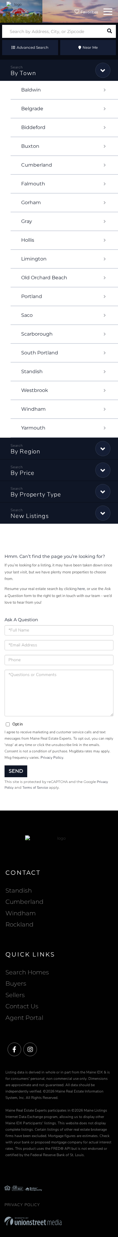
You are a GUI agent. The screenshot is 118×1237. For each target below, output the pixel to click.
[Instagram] (30, 1049)
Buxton (30, 146)
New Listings (30, 516)
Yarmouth (33, 428)
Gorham (31, 202)
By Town (23, 73)
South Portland (39, 353)
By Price (22, 473)
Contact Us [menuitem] (21, 1006)
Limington (34, 259)
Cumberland (36, 165)
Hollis (27, 240)
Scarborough (37, 334)
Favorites (89, 12)
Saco (27, 315)
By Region (25, 451)
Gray (26, 221)
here (81, 589)
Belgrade (32, 108)
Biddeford (33, 127)
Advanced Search (32, 47)
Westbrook (34, 390)
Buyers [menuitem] (15, 983)
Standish (32, 371)
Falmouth (33, 184)
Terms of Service (35, 787)
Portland (31, 296)
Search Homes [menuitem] (27, 972)
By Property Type (36, 494)
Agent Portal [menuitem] (24, 1017)
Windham (33, 409)
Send (16, 771)
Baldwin (31, 90)
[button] (109, 31)
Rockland (19, 924)
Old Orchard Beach (44, 277)
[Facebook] (14, 1049)
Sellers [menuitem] (15, 995)
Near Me (90, 47)
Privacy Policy (52, 757)
